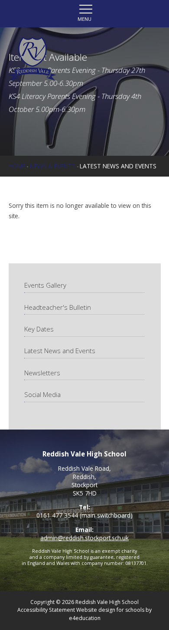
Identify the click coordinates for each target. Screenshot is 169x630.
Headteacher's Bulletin (57, 307)
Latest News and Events (118, 166)
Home (17, 166)
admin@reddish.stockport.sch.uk (84, 538)
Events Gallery (45, 285)
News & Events (52, 166)
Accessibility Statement (46, 610)
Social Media (42, 394)
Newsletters (42, 372)
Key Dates (39, 329)
